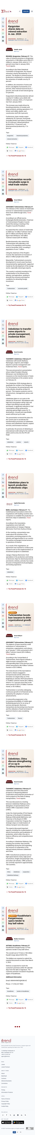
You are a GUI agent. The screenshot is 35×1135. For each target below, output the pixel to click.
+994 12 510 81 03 (5, 1054)
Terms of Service (5, 1098)
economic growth (22, 288)
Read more (16, 51)
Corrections (4, 1083)
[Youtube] (14, 1115)
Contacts (3, 1078)
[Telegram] (17, 1115)
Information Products (7, 1092)
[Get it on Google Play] (18, 1122)
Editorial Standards (6, 1081)
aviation (18, 442)
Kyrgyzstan (10, 135)
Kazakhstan (10, 991)
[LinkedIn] (21, 1115)
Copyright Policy (5, 1103)
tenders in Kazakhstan (23, 991)
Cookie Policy (4, 1106)
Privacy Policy (5, 1101)
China (8, 872)
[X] (10, 1115)
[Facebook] (6, 1115)
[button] (3, 18)
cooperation (26, 872)
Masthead (4, 1076)
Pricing (3, 1090)
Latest (3, 1064)
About (3, 1073)
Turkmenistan (11, 288)
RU (20, 1132)
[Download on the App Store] (6, 1122)
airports (26, 442)
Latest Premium (5, 1067)
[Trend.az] (6, 11)
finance (20, 718)
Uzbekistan (10, 442)
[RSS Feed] (25, 1115)
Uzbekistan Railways (12, 875)
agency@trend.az (5, 1056)
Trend (8, 66)
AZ (17, 1132)
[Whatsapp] (2, 1115)
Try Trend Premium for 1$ (17, 156)
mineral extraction (12, 139)
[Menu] (32, 11)
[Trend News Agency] (6, 1041)
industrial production (22, 135)
